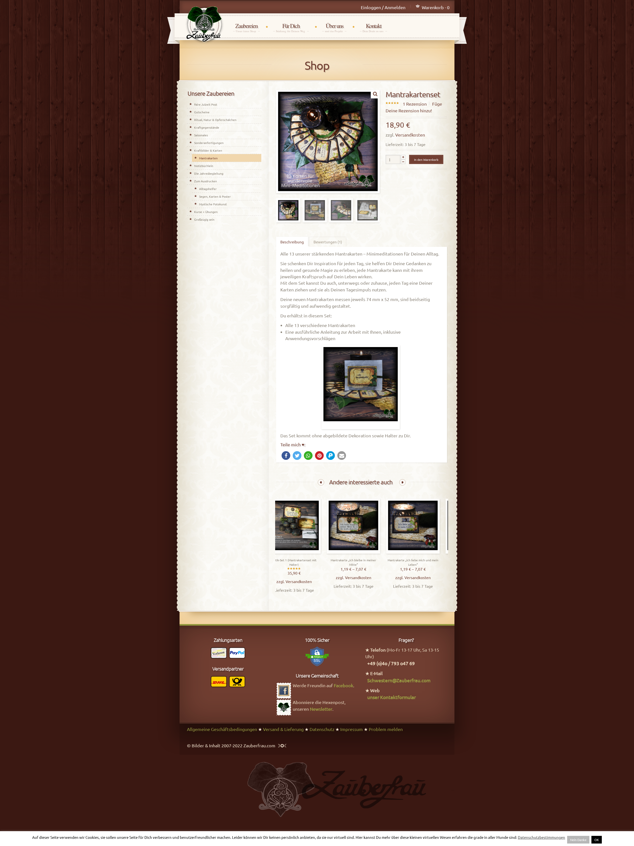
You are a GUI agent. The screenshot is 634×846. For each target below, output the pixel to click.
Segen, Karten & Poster (215, 196)
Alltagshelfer (208, 189)
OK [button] (596, 840)
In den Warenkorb (426, 160)
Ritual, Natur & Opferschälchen (215, 120)
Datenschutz (322, 729)
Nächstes (402, 482)
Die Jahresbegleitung (208, 173)
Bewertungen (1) (328, 241)
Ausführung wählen (362, 552)
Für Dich (291, 27)
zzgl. (289, 581)
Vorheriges (321, 482)
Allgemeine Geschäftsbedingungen (222, 729)
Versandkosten (410, 134)
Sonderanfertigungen (209, 143)
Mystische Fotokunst (213, 204)
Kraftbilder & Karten (208, 150)
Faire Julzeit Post (205, 104)
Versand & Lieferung (283, 729)
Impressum (351, 729)
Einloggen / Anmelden (383, 7)
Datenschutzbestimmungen (541, 837)
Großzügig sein (204, 219)
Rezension (415, 103)
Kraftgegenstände (206, 127)
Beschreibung (292, 241)
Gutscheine (202, 112)
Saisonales (201, 135)
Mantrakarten (208, 158)
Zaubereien (246, 27)
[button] (286, 455)
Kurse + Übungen (206, 212)
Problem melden (386, 729)
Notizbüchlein (203, 166)
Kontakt (373, 27)
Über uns (334, 27)
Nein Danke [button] (578, 840)
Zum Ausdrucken (205, 181)
